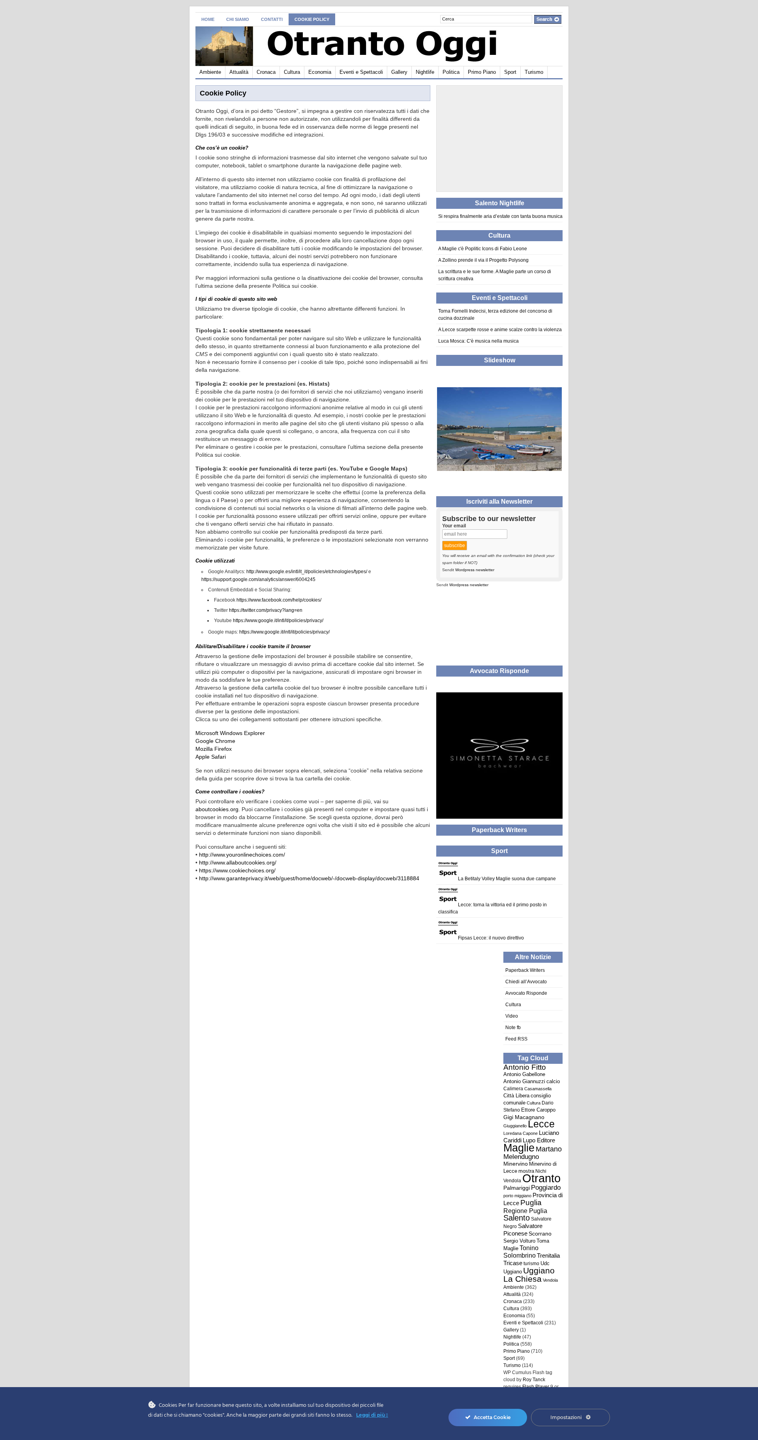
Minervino (515, 1164)
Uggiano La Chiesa (529, 1275)
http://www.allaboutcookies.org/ (237, 862)
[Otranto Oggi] (272, 44)
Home (207, 19)
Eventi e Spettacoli (361, 72)
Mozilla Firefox (213, 749)
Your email (454, 526)
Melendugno (521, 1157)
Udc (545, 1263)
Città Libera (516, 1096)
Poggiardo (546, 1187)
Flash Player (535, 1386)
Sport (510, 72)
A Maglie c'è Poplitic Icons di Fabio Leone (482, 248)
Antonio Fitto (524, 1067)
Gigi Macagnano (523, 1117)
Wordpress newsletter (474, 570)
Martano (549, 1149)
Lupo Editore (539, 1140)
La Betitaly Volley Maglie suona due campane (507, 878)
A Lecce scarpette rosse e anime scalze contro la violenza (500, 329)
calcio (553, 1081)
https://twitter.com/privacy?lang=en (265, 610)
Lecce (541, 1124)
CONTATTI (272, 19)
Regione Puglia (525, 1210)
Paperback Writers (525, 970)
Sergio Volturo (519, 1241)
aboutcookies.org (216, 809)
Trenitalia (548, 1255)
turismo (531, 1263)
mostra (526, 1171)
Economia (319, 72)
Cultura (292, 72)
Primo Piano (482, 72)
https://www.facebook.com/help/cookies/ (278, 600)
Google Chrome (215, 741)
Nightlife (425, 72)
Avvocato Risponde (526, 993)
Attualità (238, 72)
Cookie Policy (312, 19)
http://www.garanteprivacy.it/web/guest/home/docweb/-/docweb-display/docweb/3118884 (309, 878)
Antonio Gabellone (524, 1074)
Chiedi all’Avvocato (526, 981)
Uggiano (512, 1272)
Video (511, 1016)
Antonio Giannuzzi (524, 1081)
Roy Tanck (534, 1379)
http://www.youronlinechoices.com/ (242, 854)
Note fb (513, 1027)
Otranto (541, 1178)
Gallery (399, 72)
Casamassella (538, 1088)
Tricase (512, 1263)
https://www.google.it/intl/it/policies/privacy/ (278, 620)
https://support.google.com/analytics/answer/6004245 (258, 579)
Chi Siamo (237, 19)
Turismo (534, 72)
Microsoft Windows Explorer (230, 733)
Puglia (531, 1202)
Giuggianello (515, 1125)
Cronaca (266, 72)
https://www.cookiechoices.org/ (237, 870)
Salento (516, 1217)
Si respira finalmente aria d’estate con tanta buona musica (500, 216)
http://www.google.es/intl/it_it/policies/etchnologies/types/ (306, 571)
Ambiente (210, 72)
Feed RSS (516, 1039)
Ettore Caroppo (538, 1110)
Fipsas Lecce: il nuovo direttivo (491, 938)
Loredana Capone (520, 1133)
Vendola (550, 1280)
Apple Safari (210, 757)
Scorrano (540, 1233)
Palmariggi (516, 1188)
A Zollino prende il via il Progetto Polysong (483, 260)
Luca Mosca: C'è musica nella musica (478, 341)
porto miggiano (517, 1195)
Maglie (519, 1148)
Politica (451, 72)
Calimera (513, 1088)
